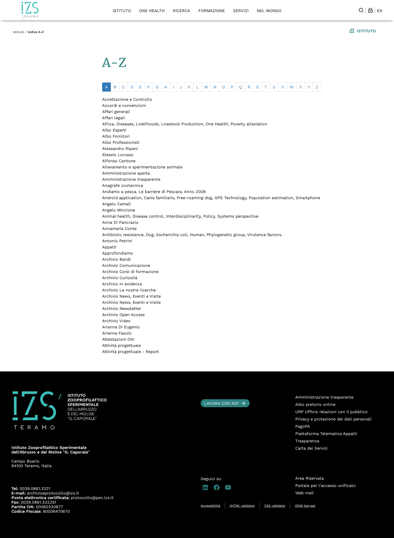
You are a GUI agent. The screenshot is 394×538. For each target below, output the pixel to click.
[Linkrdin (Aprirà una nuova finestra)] (206, 487)
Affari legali (113, 117)
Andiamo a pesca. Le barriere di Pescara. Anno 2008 (154, 191)
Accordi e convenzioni (124, 105)
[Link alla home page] (30, 10)
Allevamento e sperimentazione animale (142, 167)
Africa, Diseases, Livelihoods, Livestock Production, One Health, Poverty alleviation (184, 123)
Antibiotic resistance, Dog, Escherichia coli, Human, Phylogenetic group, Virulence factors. (192, 234)
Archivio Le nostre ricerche (129, 290)
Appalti (109, 247)
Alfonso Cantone (118, 160)
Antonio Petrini (117, 240)
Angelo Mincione (118, 210)
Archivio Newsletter (121, 308)
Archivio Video (116, 320)
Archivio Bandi (116, 259)
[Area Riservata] (370, 10)
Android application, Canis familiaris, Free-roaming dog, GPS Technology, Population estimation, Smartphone (211, 197)
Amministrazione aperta (126, 173)
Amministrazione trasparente (131, 179)
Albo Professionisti (121, 142)
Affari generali (116, 111)
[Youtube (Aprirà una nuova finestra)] (229, 487)
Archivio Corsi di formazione (130, 271)
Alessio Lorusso (117, 154)
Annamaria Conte (119, 228)
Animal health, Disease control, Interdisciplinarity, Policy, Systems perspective (180, 216)
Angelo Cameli (116, 203)
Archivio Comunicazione (126, 265)
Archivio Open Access (123, 314)
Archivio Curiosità (119, 277)
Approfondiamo (117, 253)
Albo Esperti (114, 130)
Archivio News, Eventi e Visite (131, 296)
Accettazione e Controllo (127, 99)
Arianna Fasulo (117, 333)
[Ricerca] (361, 10)
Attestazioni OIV (118, 339)
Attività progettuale (121, 345)
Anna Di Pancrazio (120, 222)
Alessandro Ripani (120, 148)
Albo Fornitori (116, 136)
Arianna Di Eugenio (121, 326)
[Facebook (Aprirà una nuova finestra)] (217, 487)
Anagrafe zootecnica (122, 185)
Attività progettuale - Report (130, 351)
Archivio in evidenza (122, 283)
